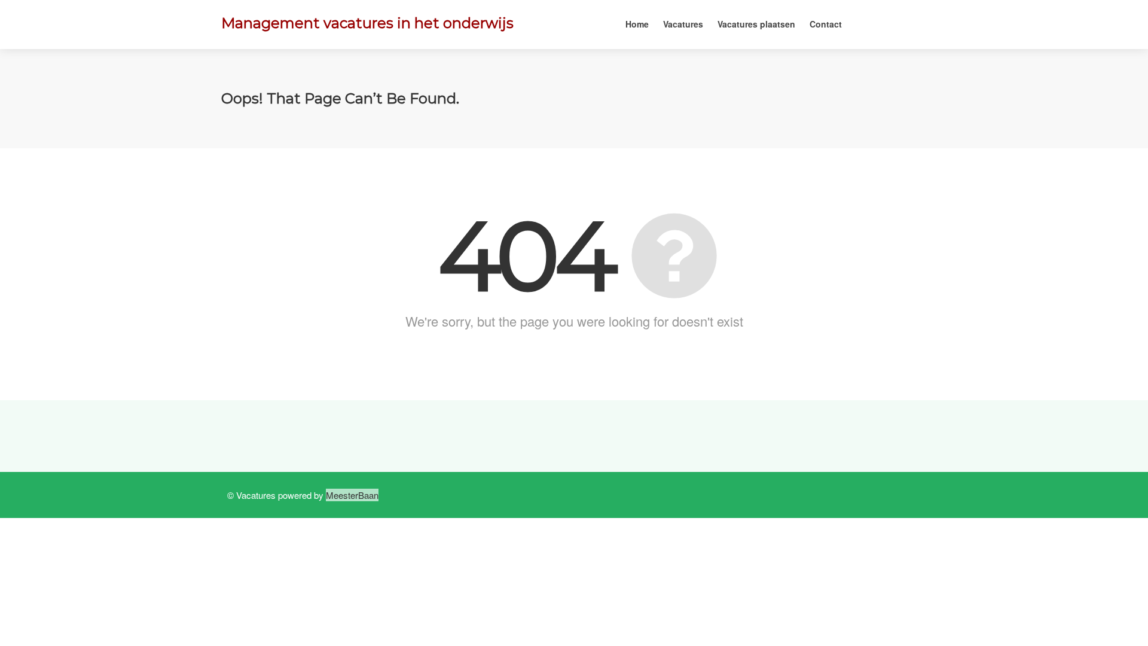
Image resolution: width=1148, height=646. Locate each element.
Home (637, 24)
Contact (826, 24)
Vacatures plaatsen (756, 24)
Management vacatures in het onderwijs (367, 23)
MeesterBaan (352, 495)
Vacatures (683, 24)
